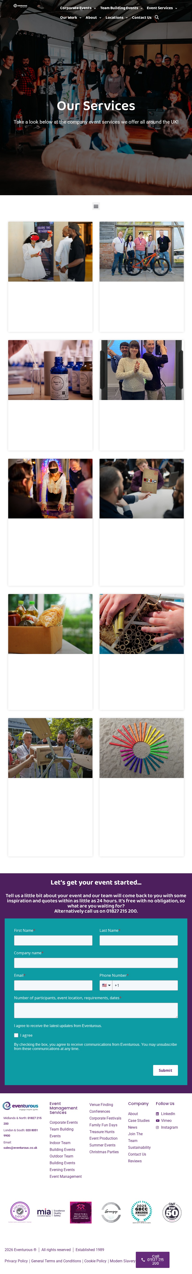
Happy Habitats (123, 667)
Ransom (115, 531)
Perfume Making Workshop (44, 413)
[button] (79, 8)
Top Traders (119, 413)
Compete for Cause (35, 667)
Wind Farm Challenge (37, 791)
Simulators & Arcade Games (45, 294)
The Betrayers (30, 531)
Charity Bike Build (126, 294)
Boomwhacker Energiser (133, 791)
